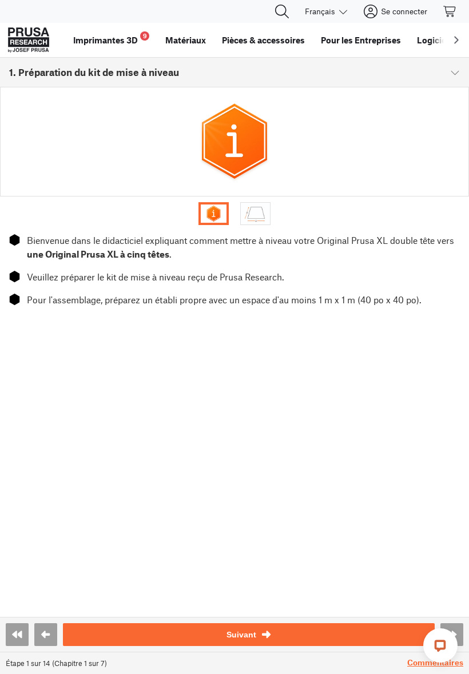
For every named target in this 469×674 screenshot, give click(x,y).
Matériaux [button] (185, 40)
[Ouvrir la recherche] (282, 11)
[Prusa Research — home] (28, 40)
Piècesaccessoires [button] (263, 40)
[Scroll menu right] (456, 40)
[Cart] (450, 11)
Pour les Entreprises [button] (361, 40)
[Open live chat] (440, 645)
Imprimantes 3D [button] (110, 38)
